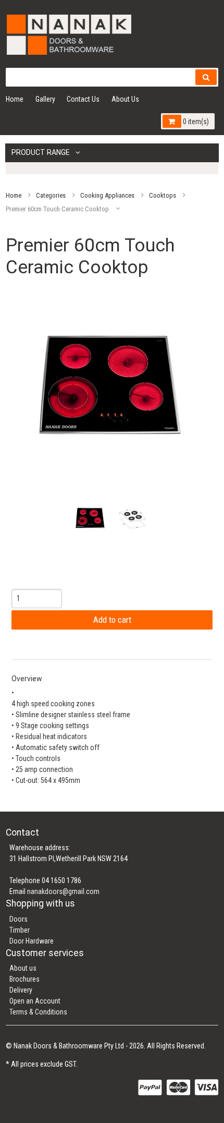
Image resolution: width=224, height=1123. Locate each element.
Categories (51, 195)
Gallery (45, 99)
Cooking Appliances (107, 195)
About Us (125, 99)
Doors (18, 919)
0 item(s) (195, 121)
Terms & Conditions (38, 1012)
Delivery (20, 990)
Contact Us (83, 99)
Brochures (24, 979)
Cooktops (162, 195)
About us (22, 968)
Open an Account (34, 1001)
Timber (19, 930)
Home (14, 99)
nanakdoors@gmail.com (63, 891)
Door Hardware (31, 941)
